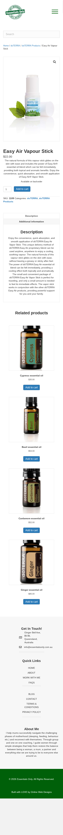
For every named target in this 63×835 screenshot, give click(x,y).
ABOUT (31, 672)
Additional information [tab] (31, 221)
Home (6, 45)
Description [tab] (31, 216)
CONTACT (31, 699)
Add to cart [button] (31, 387)
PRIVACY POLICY (31, 712)
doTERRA (15, 45)
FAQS (32, 682)
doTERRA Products (31, 45)
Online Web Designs (41, 792)
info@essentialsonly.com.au (38, 647)
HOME (31, 668)
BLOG (31, 694)
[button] (54, 11)
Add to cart (22, 189)
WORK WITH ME (31, 677)
